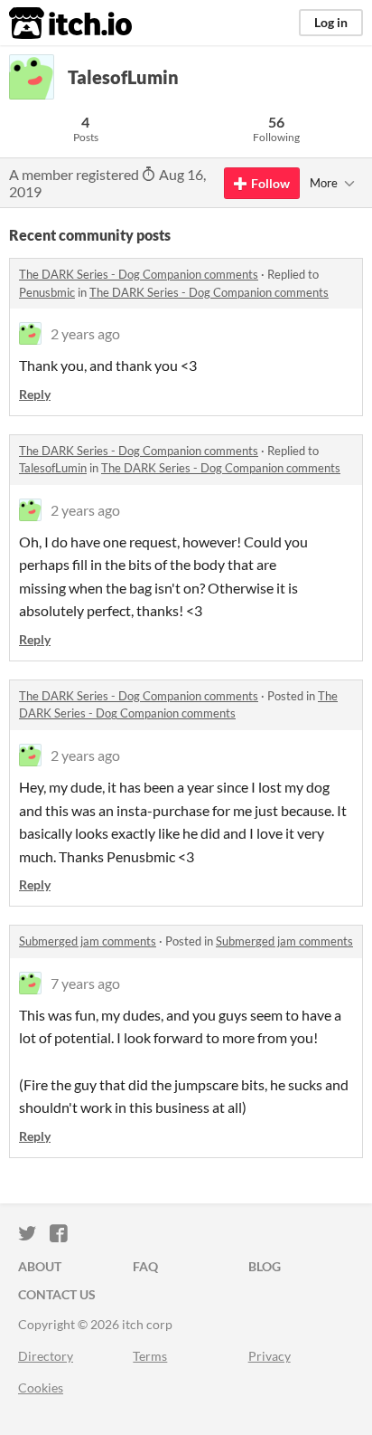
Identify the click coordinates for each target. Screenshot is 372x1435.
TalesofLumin (53, 468)
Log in (331, 22)
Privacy (269, 1356)
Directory (45, 1356)
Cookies (40, 1387)
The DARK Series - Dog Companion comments (138, 274)
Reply (35, 394)
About (39, 1266)
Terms (150, 1356)
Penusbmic (47, 292)
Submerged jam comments (87, 941)
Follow (270, 183)
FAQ (145, 1266)
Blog (264, 1266)
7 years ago (85, 983)
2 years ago (85, 333)
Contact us (57, 1294)
